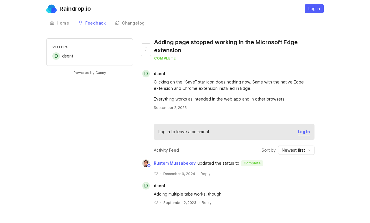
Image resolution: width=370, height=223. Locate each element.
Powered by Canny (89, 72)
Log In (304, 131)
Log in (314, 8)
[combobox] (296, 150)
